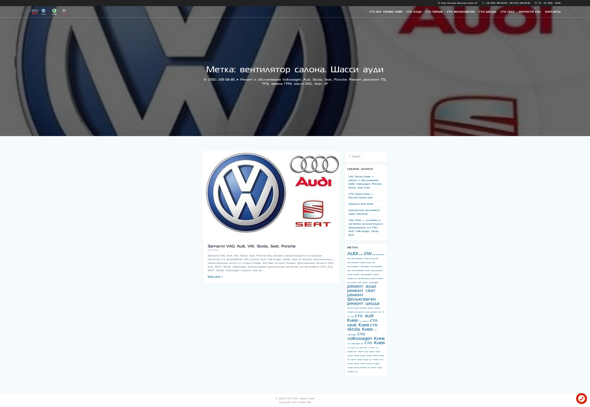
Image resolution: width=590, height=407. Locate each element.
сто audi (350, 316)
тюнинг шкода (353, 363)
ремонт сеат (361, 290)
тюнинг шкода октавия (369, 363)
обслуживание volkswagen (358, 266)
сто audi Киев (360, 318)
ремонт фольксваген (361, 296)
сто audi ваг (364, 321)
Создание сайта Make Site (295, 402)
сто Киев (375, 342)
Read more (214, 276)
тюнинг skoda (374, 351)
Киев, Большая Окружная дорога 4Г (459, 3)
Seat (361, 254)
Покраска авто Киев (360, 204)
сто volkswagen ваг (355, 343)
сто (383, 312)
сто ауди (351, 347)
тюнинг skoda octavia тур (361, 359)
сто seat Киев (362, 322)
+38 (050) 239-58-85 (496, 3)
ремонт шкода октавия (357, 308)
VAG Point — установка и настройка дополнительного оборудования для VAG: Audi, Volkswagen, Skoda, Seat (365, 227)
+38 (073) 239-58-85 (519, 3)
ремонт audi (356, 282)
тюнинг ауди (378, 359)
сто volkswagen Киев (366, 336)
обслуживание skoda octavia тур (361, 262)
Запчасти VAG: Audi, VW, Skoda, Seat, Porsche (252, 246)
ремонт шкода (363, 303)
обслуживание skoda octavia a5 (364, 258)
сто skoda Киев (362, 327)
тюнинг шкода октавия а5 (358, 367)
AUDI (352, 253)
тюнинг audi (363, 351)
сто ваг (371, 347)
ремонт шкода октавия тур (369, 312)
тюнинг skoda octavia (356, 355)
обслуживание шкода (361, 270)
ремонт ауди (361, 286)
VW (368, 253)
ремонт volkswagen (370, 282)
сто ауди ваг (361, 347)
